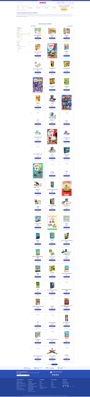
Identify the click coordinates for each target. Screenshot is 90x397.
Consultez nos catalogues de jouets (32, 386)
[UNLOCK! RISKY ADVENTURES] (52, 201)
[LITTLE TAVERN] (52, 31)
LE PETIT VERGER (52, 273)
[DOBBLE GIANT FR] (38, 184)
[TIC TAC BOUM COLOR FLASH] (66, 64)
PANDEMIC (52, 306)
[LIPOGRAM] (38, 269)
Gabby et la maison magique (43, 387)
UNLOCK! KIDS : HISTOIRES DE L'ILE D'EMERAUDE (67, 241)
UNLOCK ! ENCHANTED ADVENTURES (37, 154)
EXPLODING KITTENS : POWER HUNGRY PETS (52, 339)
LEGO (51, 381)
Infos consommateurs (65, 382)
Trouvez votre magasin (19, 382)
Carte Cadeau (30, 382)
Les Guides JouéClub (30, 387)
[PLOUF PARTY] (52, 235)
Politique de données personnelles (36, 395)
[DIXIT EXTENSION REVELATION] (66, 318)
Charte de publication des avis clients (50, 395)
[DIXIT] (38, 317)
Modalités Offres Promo (66, 383)
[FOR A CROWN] (52, 167)
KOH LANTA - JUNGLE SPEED (52, 356)
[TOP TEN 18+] (52, 98)
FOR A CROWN (52, 172)
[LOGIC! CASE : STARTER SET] (38, 47)
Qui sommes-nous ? (19, 381)
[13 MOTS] (66, 116)
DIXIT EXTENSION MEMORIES (52, 323)
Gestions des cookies (43, 395)
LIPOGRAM (37, 273)
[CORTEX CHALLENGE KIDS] (66, 133)
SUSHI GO (66, 171)
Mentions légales (65, 395)
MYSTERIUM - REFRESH (66, 155)
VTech (52, 383)
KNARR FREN (37, 241)
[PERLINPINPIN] (38, 98)
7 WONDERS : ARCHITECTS (66, 206)
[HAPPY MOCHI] (66, 219)
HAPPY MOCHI (66, 224)
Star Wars (41, 385)
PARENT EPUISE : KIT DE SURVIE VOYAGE (67, 273)
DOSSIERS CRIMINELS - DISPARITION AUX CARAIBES (67, 290)
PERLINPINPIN (37, 103)
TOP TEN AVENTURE (66, 86)
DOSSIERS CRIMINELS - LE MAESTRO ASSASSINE (38, 306)
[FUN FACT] (52, 150)
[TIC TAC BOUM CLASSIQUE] (52, 64)
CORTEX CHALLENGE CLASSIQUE (38, 137)
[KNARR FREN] (38, 236)
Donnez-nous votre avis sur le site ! (21, 389)
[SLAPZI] (38, 285)
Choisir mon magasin (63, 9)
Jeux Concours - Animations (31, 391)
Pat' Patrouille (41, 383)
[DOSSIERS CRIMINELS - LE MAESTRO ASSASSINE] (38, 302)
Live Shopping (30, 390)
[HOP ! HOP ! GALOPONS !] (52, 252)
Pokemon (41, 381)
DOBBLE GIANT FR (38, 190)
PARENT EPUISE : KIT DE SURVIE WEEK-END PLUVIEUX (38, 257)
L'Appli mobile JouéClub (31, 384)
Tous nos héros (42, 388)
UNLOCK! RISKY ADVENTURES (52, 206)
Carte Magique (30, 381)
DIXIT (38, 322)
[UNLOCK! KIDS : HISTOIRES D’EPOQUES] (38, 351)
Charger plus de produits (54, 364)
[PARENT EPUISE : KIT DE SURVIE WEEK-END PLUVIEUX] (38, 252)
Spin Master (52, 384)
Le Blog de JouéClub (30, 388)
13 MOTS (67, 121)
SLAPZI (38, 289)
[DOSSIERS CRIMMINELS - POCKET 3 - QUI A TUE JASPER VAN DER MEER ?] (66, 301)
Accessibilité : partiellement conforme (59, 395)
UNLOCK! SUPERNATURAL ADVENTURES (52, 290)
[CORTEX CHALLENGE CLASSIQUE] (38, 132)
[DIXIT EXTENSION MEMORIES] (52, 318)
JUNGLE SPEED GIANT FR (52, 86)
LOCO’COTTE (66, 338)
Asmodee (52, 386)
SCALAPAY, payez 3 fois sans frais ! (32, 383)
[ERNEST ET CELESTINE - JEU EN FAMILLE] (38, 64)
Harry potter (41, 386)
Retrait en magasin (30, 385)
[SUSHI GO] (66, 166)
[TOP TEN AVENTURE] (66, 81)
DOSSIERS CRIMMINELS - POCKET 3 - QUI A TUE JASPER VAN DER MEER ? (66, 306)
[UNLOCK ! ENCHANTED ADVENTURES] (38, 150)
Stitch (40, 382)
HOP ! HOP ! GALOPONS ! (52, 257)
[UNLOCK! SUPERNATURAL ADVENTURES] (52, 285)
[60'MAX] (38, 115)
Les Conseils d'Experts (31, 389)
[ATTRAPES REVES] (66, 351)
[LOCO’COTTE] (66, 334)
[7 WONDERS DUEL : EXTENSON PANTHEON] (52, 184)
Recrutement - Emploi (19, 387)
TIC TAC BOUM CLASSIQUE (52, 68)
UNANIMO (38, 206)
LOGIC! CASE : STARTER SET (37, 52)
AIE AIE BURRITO (67, 35)
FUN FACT (52, 155)
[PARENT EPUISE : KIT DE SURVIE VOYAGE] (66, 269)
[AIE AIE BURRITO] (66, 31)
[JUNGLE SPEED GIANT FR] (52, 81)
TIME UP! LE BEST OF (52, 120)
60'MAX (38, 120)
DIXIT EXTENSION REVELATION (66, 323)
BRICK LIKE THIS (67, 51)
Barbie (40, 384)
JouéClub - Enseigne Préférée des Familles (21, 383)
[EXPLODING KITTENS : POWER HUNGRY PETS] (52, 334)
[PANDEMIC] (52, 302)
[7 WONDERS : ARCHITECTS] (66, 201)
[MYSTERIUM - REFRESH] (66, 150)
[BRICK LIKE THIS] (66, 46)
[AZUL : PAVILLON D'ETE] (38, 334)
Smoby (52, 385)
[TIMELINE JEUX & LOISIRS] (38, 219)
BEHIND (67, 257)
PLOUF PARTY (52, 240)
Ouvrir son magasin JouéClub (20, 388)
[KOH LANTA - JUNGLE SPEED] (52, 351)
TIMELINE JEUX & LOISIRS (38, 224)
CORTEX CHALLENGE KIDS (66, 138)
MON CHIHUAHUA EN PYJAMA (37, 35)
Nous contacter (65, 381)
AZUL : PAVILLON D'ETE (38, 339)
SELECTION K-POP (18, 2)
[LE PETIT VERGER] (52, 268)
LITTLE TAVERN (52, 35)
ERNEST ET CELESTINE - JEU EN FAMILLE (38, 69)
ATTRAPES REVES (66, 355)
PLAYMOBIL (52, 382)
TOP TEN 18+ (52, 103)
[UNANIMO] (38, 202)
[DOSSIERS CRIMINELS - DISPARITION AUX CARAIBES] (66, 285)
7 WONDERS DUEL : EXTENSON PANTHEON (52, 190)
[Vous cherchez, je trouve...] (17, 5)
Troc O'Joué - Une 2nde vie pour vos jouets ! (21, 386)
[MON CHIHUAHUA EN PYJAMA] (38, 31)
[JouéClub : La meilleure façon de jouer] (42, 3)
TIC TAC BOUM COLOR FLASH (66, 68)
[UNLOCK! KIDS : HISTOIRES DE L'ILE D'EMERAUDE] (66, 236)
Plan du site (24, 395)
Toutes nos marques (53, 387)
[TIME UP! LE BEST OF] (52, 115)
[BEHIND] (66, 252)
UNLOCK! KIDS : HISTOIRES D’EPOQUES (38, 356)
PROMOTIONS (21, 2)
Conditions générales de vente (29, 395)
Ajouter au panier (37, 38)
